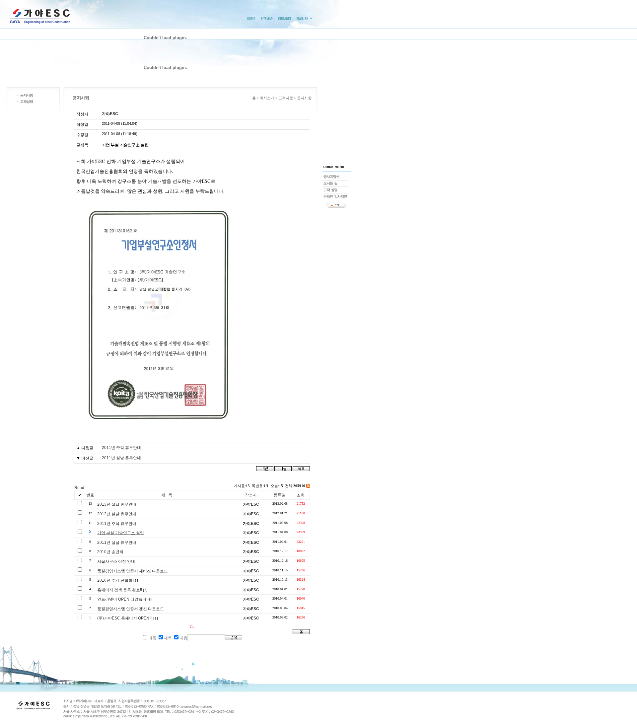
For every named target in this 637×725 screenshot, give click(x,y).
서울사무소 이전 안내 (116, 561)
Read (79, 487)
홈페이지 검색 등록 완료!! (119, 590)
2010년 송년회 (110, 551)
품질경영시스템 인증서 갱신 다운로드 (130, 609)
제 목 (166, 495)
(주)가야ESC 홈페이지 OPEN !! (124, 618)
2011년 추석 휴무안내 (121, 447)
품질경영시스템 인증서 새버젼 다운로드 (132, 571)
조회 (301, 495)
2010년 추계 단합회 (114, 580)
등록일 (280, 495)
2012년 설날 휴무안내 (116, 514)
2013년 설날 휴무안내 (116, 504)
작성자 (251, 495)
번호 (90, 495)
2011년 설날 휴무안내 (121, 458)
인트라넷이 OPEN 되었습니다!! (124, 599)
